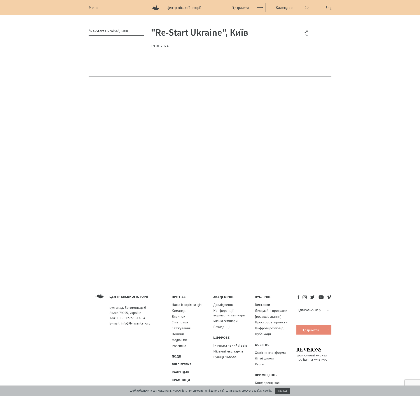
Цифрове (221, 337)
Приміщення (266, 375)
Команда (179, 310)
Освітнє (262, 344)
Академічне (223, 297)
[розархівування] (268, 316)
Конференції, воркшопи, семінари (229, 312)
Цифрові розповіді (269, 328)
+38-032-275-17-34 (131, 318)
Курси (259, 364)
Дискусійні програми (271, 310)
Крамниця (181, 380)
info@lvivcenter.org (135, 323)
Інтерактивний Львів (230, 345)
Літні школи (264, 358)
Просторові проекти (271, 322)
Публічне (263, 297)
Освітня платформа (270, 352)
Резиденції (222, 326)
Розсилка (179, 346)
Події (176, 356)
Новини (178, 334)
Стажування (181, 328)
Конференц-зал (267, 382)
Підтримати (240, 8)
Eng (328, 7)
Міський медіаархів (228, 351)
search (326, 310)
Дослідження (223, 304)
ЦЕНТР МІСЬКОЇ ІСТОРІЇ (128, 296)
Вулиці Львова (224, 357)
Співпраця (180, 322)
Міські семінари (225, 321)
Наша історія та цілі (187, 304)
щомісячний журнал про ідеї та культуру (311, 357)
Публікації (263, 334)
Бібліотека (181, 364)
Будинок (178, 316)
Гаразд (282, 390)
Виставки (262, 304)
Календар (284, 7)
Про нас (179, 297)
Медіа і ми (179, 340)
